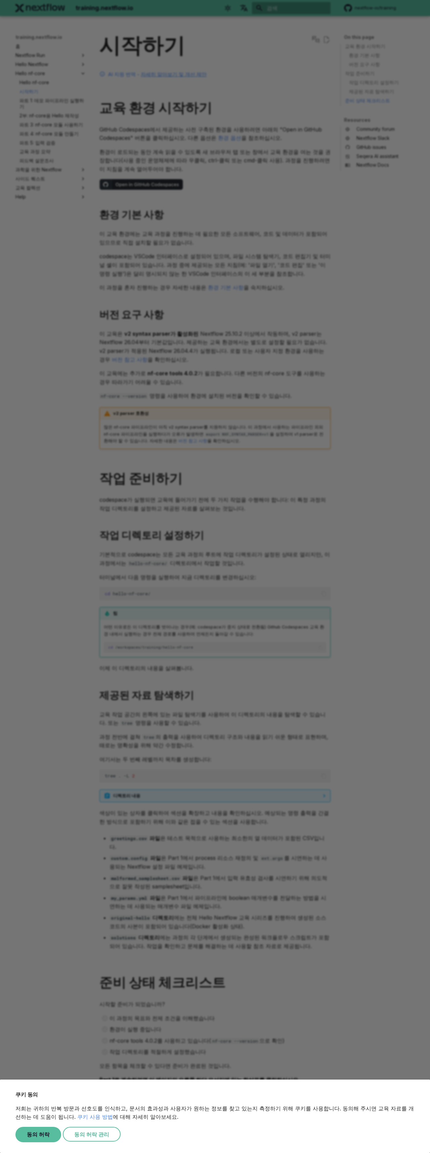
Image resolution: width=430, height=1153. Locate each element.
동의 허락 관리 (91, 1134)
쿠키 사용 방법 (95, 1116)
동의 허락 (38, 1134)
